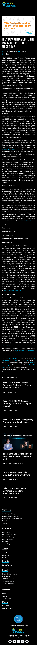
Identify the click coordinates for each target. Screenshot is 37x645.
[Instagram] (22, 641)
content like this (14, 358)
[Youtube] (27, 641)
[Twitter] (14, 641)
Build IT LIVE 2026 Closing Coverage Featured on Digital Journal (17, 403)
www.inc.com (6, 345)
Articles (24, 52)
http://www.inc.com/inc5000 (14, 291)
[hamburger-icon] (32, 4)
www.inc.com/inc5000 (10, 149)
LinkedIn (15, 360)
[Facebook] (10, 641)
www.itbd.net (26, 221)
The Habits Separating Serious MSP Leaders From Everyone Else (17, 456)
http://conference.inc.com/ (24, 351)
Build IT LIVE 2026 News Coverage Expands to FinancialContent (14, 491)
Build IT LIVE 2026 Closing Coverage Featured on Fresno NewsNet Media (17, 385)
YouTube (25, 360)
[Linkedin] (18, 641)
